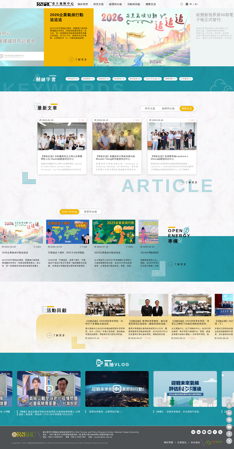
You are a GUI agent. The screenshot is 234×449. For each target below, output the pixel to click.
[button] (36, 37)
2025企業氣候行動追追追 (107, 252)
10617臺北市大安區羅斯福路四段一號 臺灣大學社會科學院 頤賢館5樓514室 (81, 435)
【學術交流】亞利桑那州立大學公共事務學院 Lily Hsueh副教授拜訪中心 (61, 157)
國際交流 (151, 4)
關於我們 (83, 4)
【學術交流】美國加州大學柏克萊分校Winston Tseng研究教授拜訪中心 (115, 157)
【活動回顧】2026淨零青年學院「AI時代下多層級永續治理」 (104, 322)
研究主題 (98, 4)
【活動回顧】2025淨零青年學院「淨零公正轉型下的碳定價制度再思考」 (190, 322)
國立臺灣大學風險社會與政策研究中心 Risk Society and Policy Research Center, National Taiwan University (91, 432)
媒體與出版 (115, 4)
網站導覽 (168, 442)
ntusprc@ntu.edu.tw (103, 437)
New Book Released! (206, 17)
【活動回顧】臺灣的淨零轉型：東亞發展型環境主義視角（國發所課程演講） (148, 322)
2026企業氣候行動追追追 (15, 252)
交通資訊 (182, 442)
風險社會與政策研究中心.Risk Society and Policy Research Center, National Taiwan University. (68, 443)
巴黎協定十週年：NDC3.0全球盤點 (66, 252)
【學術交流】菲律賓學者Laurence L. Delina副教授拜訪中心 (170, 157)
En (196, 4)
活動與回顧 (133, 4)
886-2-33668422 (55, 437)
